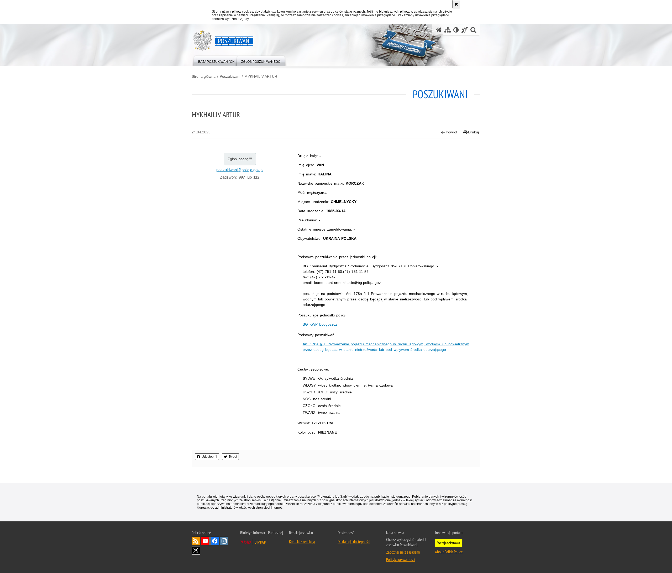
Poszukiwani (230, 76)
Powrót (451, 132)
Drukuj (473, 132)
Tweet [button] (233, 457)
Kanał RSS (196, 541)
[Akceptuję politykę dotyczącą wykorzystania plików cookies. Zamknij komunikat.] (456, 4)
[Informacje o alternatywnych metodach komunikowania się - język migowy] (464, 30)
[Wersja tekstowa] (456, 30)
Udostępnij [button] (209, 457)
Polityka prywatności (400, 559)
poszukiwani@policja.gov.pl (239, 170)
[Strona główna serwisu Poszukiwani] (439, 30)
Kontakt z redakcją (302, 541)
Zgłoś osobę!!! (240, 159)
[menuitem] (216, 60)
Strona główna (204, 76)
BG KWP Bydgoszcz (320, 324)
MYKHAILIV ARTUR (260, 76)
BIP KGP (260, 542)
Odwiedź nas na (205, 541)
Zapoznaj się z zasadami (403, 552)
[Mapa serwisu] (447, 30)
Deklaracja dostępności (354, 541)
